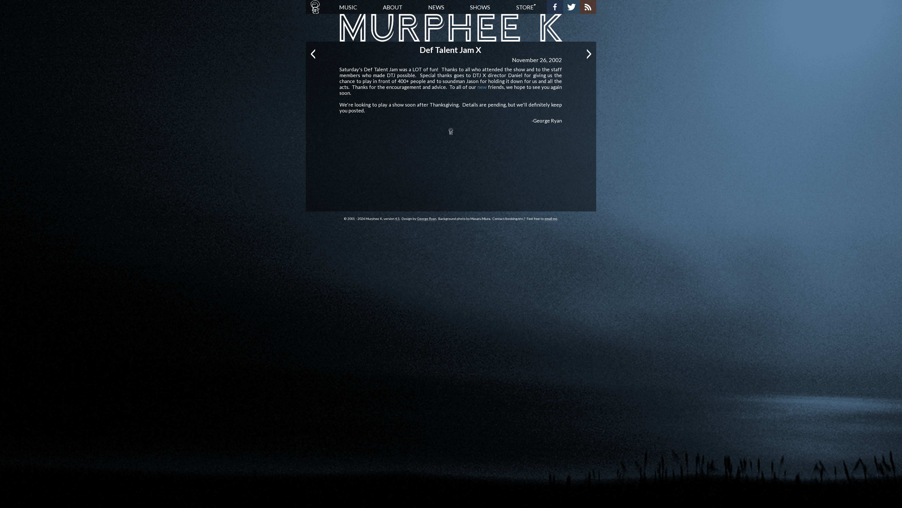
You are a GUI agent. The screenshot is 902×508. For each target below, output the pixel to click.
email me (550, 219)
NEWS (436, 7)
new (482, 87)
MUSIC (348, 7)
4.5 (397, 219)
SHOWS (480, 7)
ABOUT (392, 7)
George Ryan (426, 219)
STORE (525, 7)
